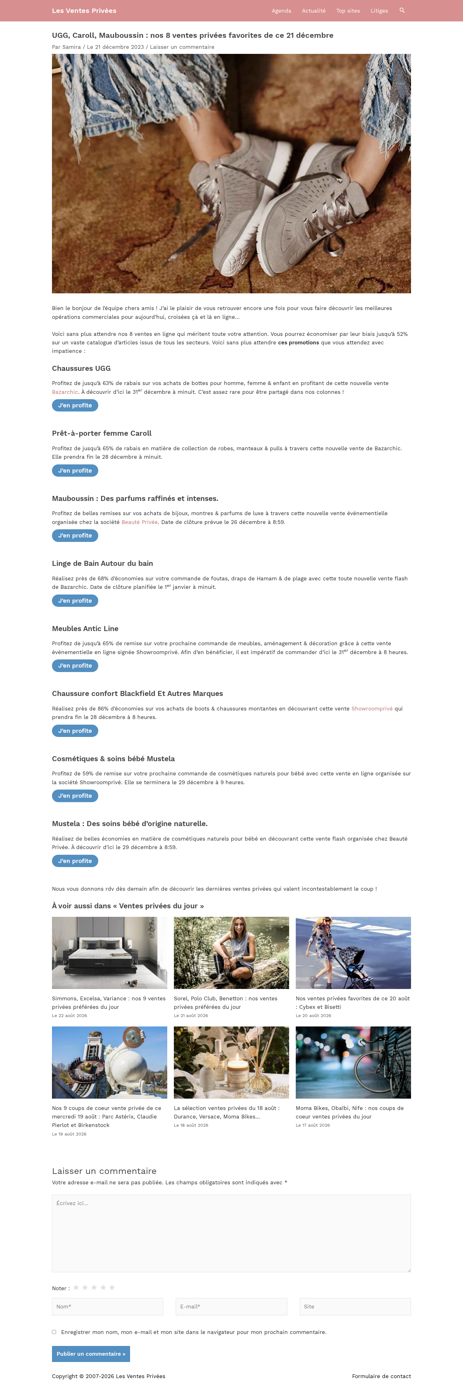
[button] (402, 11)
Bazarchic (65, 392)
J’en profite (75, 405)
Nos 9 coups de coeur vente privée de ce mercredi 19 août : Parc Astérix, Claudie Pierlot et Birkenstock (106, 1116)
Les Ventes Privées (84, 10)
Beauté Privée (140, 522)
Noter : (61, 1288)
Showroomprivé (372, 708)
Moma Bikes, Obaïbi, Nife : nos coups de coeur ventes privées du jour (350, 1112)
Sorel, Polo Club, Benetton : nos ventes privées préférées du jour (225, 1002)
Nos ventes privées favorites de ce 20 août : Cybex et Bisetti (353, 1002)
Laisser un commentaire (182, 47)
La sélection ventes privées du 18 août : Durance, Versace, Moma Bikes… (227, 1112)
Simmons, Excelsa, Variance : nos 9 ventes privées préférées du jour (109, 1002)
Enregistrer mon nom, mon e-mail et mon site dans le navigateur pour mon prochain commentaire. (194, 1332)
